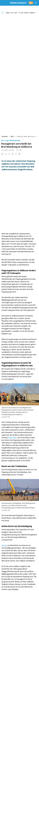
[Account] (35, 3)
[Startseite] (18, 3)
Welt (12, 136)
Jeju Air (4, 545)
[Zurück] (3, 12)
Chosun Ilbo (12, 437)
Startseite (5, 136)
